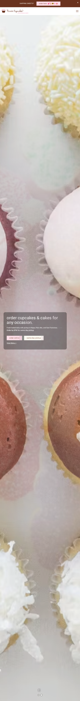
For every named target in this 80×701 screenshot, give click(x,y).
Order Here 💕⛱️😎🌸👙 (48, 3)
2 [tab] (41, 695)
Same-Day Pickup (34, 355)
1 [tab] (39, 695)
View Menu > (12, 359)
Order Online (15, 355)
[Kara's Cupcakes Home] (15, 11)
